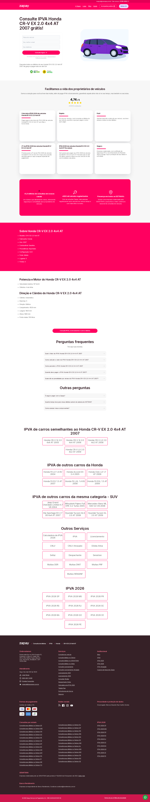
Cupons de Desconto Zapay (106, 670)
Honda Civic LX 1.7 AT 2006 (97, 473)
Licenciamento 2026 (64, 676)
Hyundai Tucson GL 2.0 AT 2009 (97, 514)
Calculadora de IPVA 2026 (52, 536)
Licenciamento (97, 536)
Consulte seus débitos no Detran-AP (30, 744)
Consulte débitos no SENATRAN (68, 661)
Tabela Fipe (62, 688)
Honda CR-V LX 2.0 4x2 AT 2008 (97, 441)
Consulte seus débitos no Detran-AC (30, 747)
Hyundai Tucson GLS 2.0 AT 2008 (75, 514)
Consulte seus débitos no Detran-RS (69, 731)
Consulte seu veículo (64, 654)
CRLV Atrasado (75, 546)
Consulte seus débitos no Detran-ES (69, 740)
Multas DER (52, 564)
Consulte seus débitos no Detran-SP (69, 728)
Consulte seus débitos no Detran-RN (69, 734)
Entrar (123, 6)
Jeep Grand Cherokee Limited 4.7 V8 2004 (53, 504)
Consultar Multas (63, 679)
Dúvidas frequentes (28, 681)
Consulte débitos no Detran (66, 658)
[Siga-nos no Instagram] (67, 705)
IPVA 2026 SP (52, 596)
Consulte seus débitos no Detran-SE (69, 761)
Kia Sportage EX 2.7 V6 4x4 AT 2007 (52, 514)
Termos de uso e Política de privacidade (45, 57)
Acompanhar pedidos (107, 6)
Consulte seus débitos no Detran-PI (30, 759)
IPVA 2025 (100, 661)
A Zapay (78, 6)
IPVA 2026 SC (97, 605)
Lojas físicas (25, 675)
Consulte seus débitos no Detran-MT (30, 753)
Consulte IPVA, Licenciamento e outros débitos (75, 331)
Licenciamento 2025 (64, 673)
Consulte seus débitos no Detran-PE (30, 738)
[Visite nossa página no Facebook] (63, 705)
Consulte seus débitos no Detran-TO (30, 765)
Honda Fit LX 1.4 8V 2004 (52, 473)
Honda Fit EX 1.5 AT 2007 (52, 482)
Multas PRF (97, 564)
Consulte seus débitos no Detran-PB (69, 755)
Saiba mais (81, 776)
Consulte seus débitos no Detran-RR (30, 762)
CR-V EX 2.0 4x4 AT (70, 643)
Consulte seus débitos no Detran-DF (30, 725)
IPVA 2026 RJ (75, 605)
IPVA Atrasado (101, 667)
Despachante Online (64, 682)
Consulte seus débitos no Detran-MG (31, 728)
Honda (58, 643)
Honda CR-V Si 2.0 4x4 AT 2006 (75, 441)
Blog (89, 6)
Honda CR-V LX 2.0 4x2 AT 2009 (75, 450)
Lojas (84, 6)
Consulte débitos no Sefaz (66, 664)
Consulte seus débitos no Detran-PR (30, 731)
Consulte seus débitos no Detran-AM (69, 743)
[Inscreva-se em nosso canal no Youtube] (71, 705)
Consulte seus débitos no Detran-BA (69, 737)
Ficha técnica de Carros (65, 691)
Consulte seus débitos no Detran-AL (69, 746)
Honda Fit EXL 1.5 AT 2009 (97, 482)
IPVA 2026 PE (74, 624)
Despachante (75, 555)
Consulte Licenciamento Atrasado (68, 670)
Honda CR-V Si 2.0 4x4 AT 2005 (53, 441)
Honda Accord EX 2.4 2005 (75, 473)
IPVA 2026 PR (97, 596)
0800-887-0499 (27, 678)
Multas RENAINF (75, 574)
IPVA (75, 536)
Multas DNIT (75, 564)
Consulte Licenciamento (65, 667)
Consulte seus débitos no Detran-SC (30, 735)
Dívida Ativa (97, 546)
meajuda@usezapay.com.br (30, 684)
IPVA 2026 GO (75, 615)
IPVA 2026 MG (75, 596)
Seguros (61, 694)
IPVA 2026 (100, 664)
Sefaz (53, 555)
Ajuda (95, 6)
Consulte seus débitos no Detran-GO (30, 750)
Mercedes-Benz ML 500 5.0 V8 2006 (97, 504)
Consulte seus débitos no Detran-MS (69, 752)
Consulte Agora (40, 52)
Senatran (97, 555)
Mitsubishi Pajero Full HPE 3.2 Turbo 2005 (75, 504)
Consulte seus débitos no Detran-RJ (69, 725)
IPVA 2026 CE (97, 615)
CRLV (52, 546)
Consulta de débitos (39, 643)
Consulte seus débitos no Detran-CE (30, 741)
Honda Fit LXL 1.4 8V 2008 (75, 482)
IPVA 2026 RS (52, 605)
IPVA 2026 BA (52, 615)
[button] (75, 353)
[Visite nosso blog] (59, 705)
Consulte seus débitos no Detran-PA (30, 756)
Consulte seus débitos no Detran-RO (69, 758)
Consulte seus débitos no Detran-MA (69, 749)
